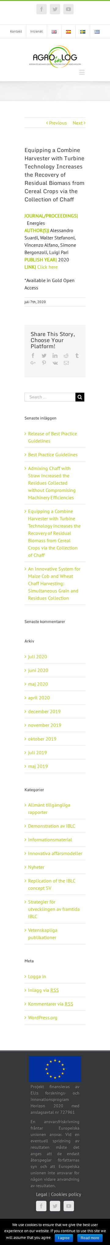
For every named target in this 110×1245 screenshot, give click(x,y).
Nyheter (36, 867)
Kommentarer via (50, 1004)
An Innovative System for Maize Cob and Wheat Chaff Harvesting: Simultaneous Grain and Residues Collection (54, 583)
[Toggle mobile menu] (82, 72)
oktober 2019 (42, 739)
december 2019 (44, 711)
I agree (64, 1238)
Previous (58, 123)
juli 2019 (37, 752)
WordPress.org (42, 1017)
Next (77, 123)
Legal (41, 1194)
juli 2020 (37, 656)
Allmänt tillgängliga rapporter (49, 808)
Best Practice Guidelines (53, 454)
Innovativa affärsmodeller (55, 853)
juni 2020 (38, 670)
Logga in (37, 976)
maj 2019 (38, 766)
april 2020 (39, 698)
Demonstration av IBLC (51, 826)
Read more (90, 1238)
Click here (48, 267)
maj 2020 (38, 684)
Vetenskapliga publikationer (42, 933)
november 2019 (44, 725)
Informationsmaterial (50, 839)
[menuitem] (16, 31)
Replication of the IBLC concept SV (51, 884)
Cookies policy (66, 1194)
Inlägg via (43, 990)
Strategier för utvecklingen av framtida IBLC (54, 909)
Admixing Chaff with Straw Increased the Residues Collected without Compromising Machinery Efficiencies (52, 482)
